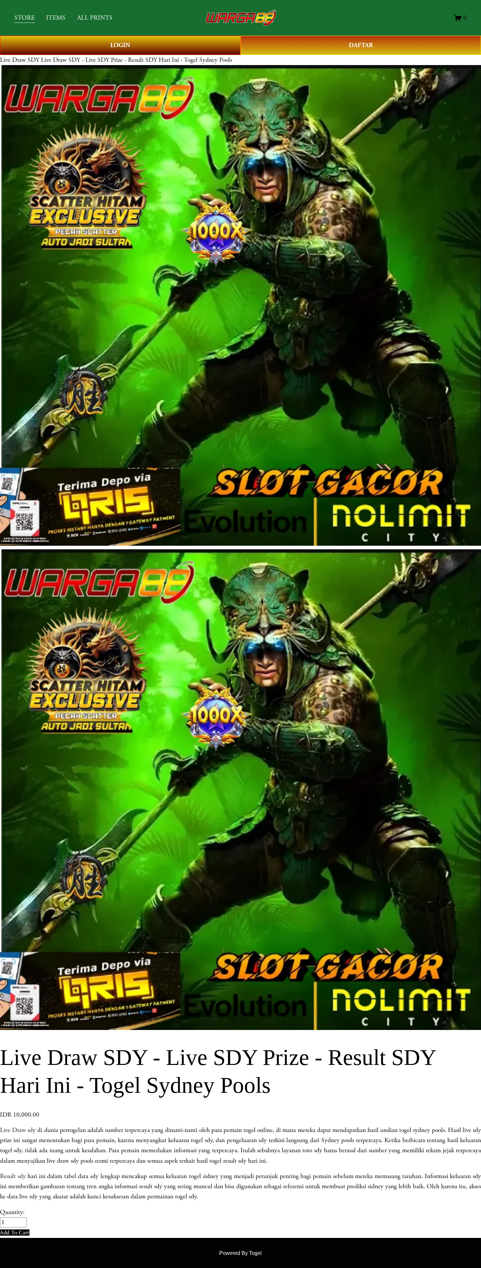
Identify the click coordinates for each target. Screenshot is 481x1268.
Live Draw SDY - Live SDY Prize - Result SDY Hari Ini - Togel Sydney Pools (136, 60)
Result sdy (13, 1176)
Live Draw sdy (18, 1130)
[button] (14, 1232)
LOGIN (120, 45)
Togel (255, 1253)
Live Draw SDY (19, 60)
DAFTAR (361, 45)
